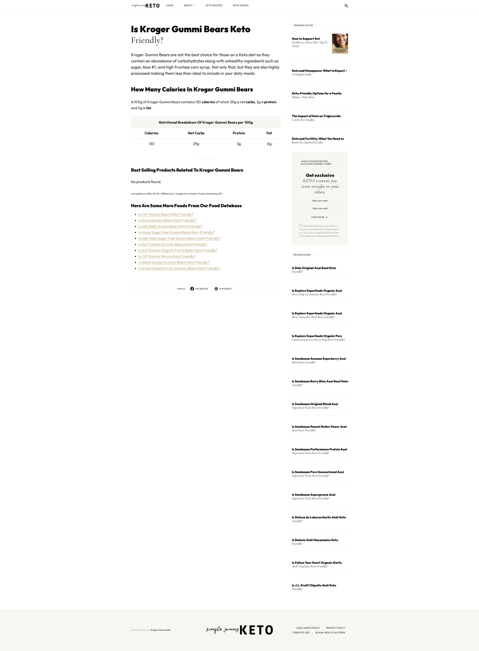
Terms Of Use (300, 632)
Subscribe (317, 217)
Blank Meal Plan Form (330, 632)
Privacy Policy (335, 628)
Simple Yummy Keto (160, 630)
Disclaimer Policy (308, 628)
